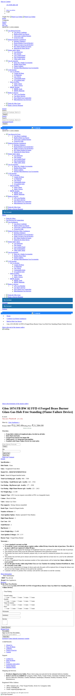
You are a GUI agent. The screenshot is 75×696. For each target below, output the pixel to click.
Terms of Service (11, 650)
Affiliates (9, 648)
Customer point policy (13, 664)
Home (4, 18)
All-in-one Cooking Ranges (22, 36)
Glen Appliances (14, 422)
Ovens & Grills (18, 37)
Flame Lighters (18, 66)
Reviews (3, 582)
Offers (4, 24)
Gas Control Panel (19, 55)
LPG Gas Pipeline (19, 94)
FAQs (8, 662)
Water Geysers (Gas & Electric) (23, 45)
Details (3, 459)
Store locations (10, 660)
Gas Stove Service (19, 96)
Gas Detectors (18, 52)
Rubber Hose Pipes (20, 64)
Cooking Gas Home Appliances (16, 318)
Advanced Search (7, 122)
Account (5, 303)
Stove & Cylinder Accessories (23, 62)
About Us (9, 645)
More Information (6, 574)
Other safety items (19, 59)
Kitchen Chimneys (19, 41)
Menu (4, 215)
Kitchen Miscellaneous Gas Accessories (26, 68)
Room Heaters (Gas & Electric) (23, 43)
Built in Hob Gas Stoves (14, 321)
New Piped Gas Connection (22, 98)
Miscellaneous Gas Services (22, 99)
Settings (4, 309)
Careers (8, 652)
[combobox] (11, 112)
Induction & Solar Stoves (21, 48)
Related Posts (5, 629)
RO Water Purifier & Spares (22, 46)
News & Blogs (10, 647)
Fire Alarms (17, 54)
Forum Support (11, 665)
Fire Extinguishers (19, 57)
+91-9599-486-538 (12, 5)
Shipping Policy (11, 667)
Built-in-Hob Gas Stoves (21, 34)
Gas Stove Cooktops (20, 32)
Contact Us (9, 658)
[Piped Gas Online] (22, 17)
